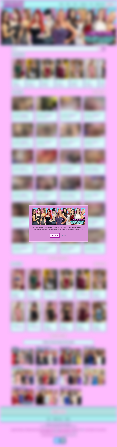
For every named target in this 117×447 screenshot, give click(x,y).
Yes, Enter (55, 235)
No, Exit (64, 235)
